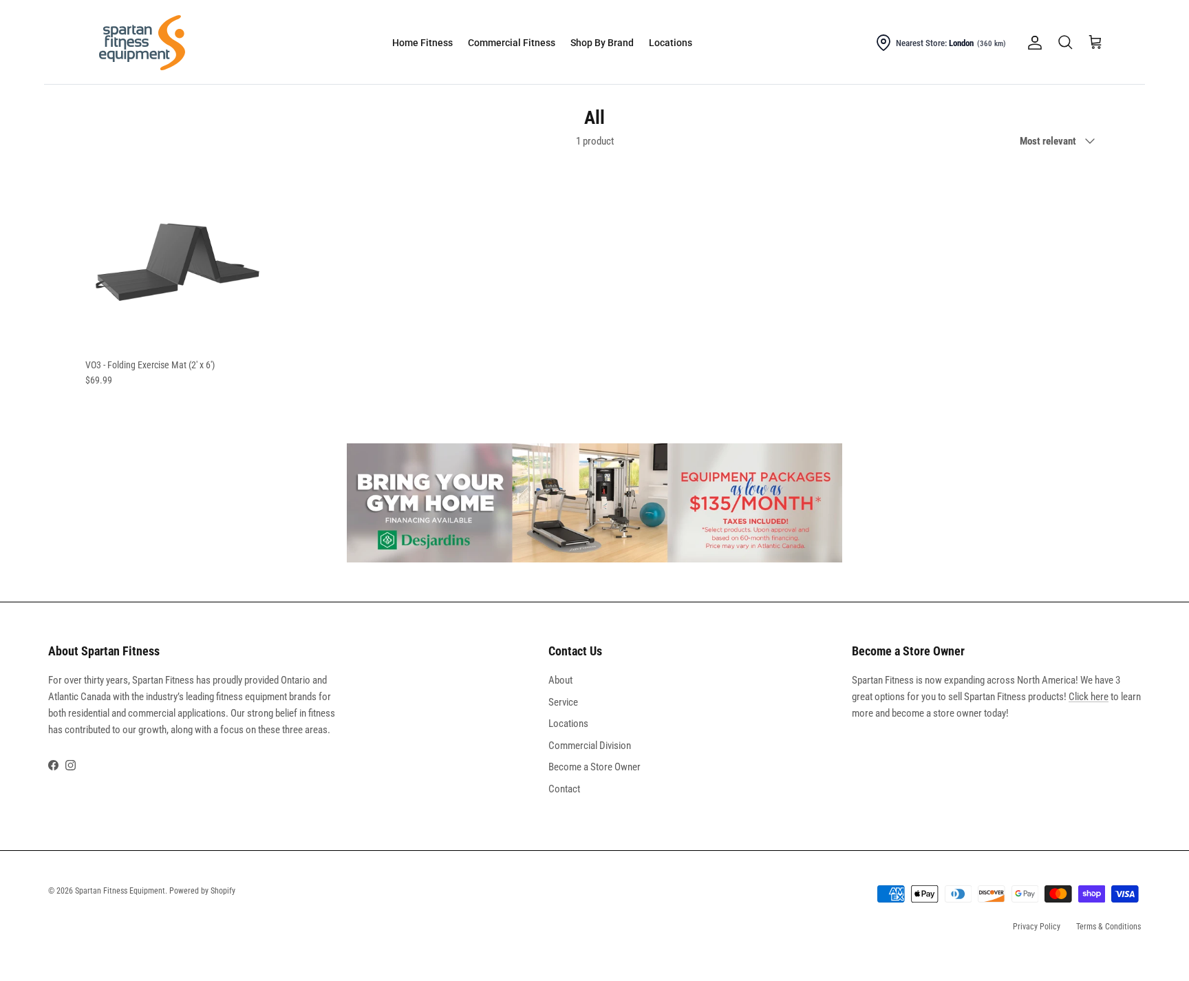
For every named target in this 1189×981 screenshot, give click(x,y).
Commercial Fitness (511, 42)
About (560, 680)
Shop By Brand (602, 42)
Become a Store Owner (594, 767)
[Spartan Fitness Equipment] (142, 42)
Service (563, 702)
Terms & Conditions (1108, 926)
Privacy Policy (1036, 926)
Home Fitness (422, 42)
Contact (564, 789)
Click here (1088, 696)
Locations (670, 42)
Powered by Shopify (202, 891)
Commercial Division (589, 745)
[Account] (1032, 42)
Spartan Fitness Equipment (120, 891)
